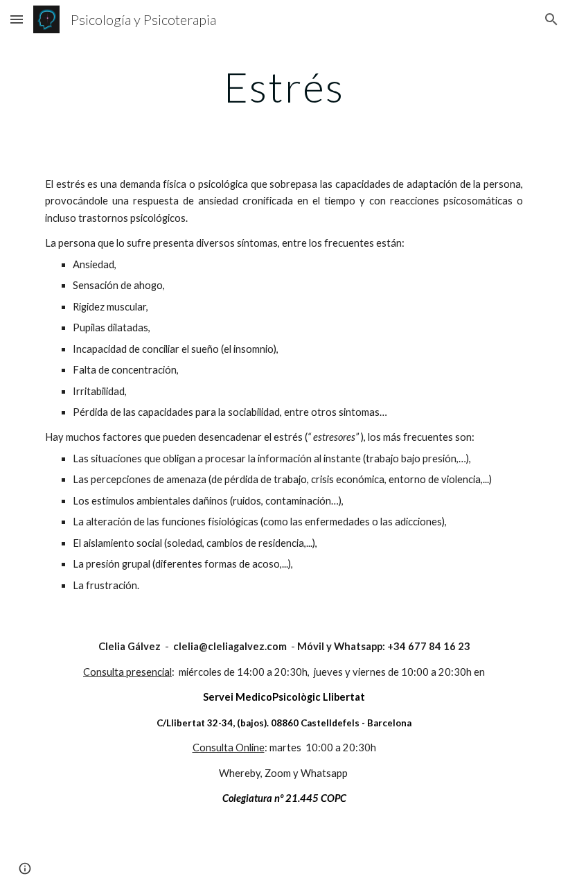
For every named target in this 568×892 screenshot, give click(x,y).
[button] (16, 19)
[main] (284, 86)
